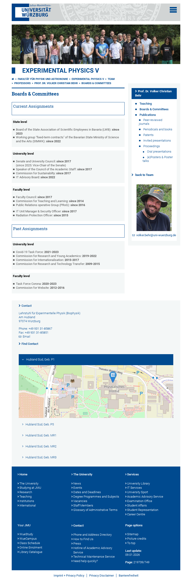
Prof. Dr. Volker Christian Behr (56, 83)
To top (131, 543)
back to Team (144, 175)
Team (111, 79)
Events (77, 487)
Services (133, 474)
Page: (129, 562)
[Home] (13, 79)
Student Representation (142, 510)
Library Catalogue (30, 552)
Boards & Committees (96, 83)
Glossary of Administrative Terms (95, 510)
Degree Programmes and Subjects (96, 496)
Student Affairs (137, 505)
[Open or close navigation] (173, 10)
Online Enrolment (30, 547)
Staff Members (83, 505)
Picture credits (136, 538)
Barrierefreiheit (128, 575)
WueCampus (28, 538)
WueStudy (26, 534)
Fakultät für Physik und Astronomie (43, 79)
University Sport (137, 492)
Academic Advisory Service (145, 496)
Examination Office (139, 501)
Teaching (25, 496)
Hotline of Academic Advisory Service (92, 550)
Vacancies (80, 501)
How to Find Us (83, 539)
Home (23, 474)
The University (28, 483)
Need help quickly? (85, 561)
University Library (138, 483)
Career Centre (136, 514)
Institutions (26, 501)
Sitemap (132, 534)
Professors (22, 83)
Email (26, 336)
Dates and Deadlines (87, 492)
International (27, 505)
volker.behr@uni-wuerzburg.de (156, 235)
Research (25, 492)
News (77, 483)
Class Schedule (29, 543)
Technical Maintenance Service (94, 556)
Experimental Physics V (60, 70)
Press (77, 543)
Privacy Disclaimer (101, 575)
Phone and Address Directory (92, 534)
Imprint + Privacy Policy (69, 575)
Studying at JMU (30, 487)
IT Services (134, 487)
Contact (27, 305)
